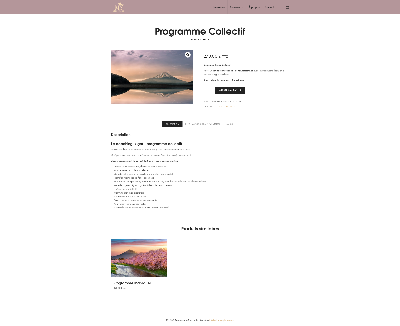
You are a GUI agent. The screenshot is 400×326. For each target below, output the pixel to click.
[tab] (172, 124)
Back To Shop (201, 40)
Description (172, 124)
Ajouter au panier (230, 90)
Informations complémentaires (202, 124)
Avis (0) (230, 124)
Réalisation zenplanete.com (221, 320)
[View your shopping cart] (287, 7)
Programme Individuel (132, 283)
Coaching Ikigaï (227, 107)
